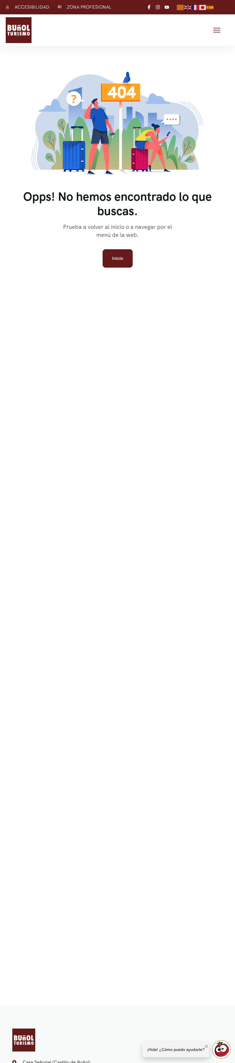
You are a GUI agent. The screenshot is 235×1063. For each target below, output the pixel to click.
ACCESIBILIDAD (32, 7)
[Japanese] (203, 7)
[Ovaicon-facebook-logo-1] (149, 7)
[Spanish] (210, 7)
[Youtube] (166, 7)
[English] (188, 7)
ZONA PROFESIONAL (89, 7)
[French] (195, 7)
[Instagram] (158, 7)
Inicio (117, 258)
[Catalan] (180, 7)
